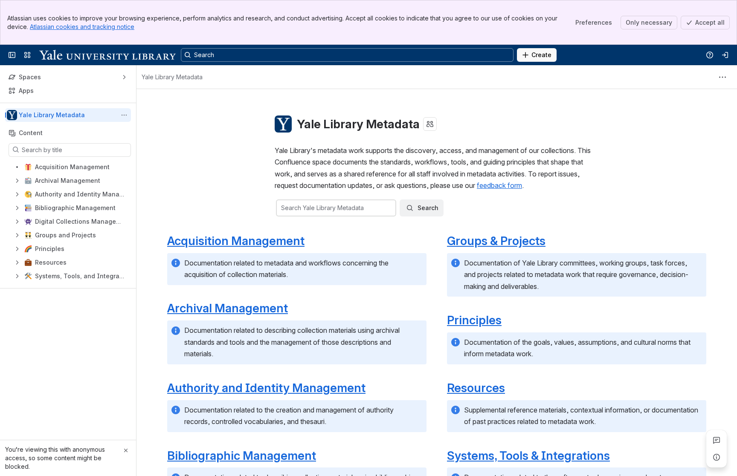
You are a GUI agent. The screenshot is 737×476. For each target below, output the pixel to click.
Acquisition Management (236, 241)
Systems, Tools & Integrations (528, 455)
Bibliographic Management (241, 455)
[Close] (126, 450)
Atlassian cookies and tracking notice (82, 26)
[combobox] (282, 208)
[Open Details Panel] (716, 457)
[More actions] (124, 115)
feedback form (499, 185)
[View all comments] (716, 440)
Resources (476, 388)
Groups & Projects (496, 241)
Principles (474, 320)
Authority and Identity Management (266, 388)
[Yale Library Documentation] (107, 55)
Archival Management (227, 308)
